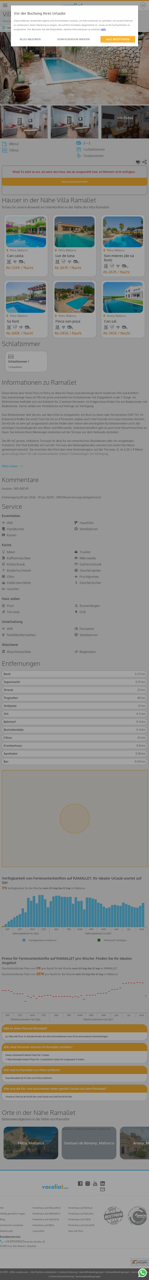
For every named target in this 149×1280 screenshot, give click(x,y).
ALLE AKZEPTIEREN (117, 39)
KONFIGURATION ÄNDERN (73, 39)
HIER (103, 29)
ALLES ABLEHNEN (30, 39)
